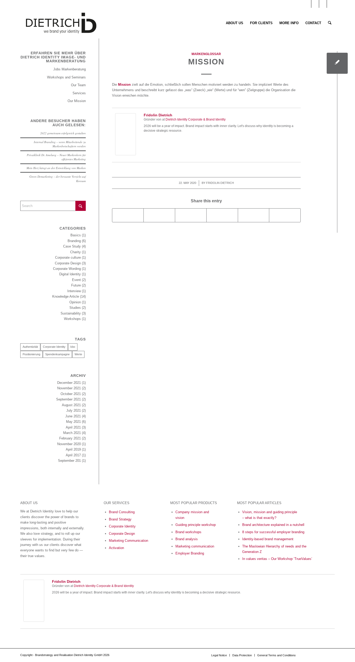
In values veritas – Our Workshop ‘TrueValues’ (277, 559)
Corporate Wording (67, 269)
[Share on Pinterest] (222, 215)
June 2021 (73, 416)
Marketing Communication (128, 541)
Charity (75, 252)
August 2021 (71, 405)
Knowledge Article (65, 296)
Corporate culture (68, 257)
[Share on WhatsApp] (190, 215)
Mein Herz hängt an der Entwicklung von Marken (56, 168)
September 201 (69, 461)
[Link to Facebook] (323, 4)
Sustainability (71, 313)
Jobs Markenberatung (69, 69)
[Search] (330, 23)
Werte (78, 354)
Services (79, 93)
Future (76, 285)
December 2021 (69, 383)
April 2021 (73, 427)
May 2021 (73, 422)
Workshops (72, 319)
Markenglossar (206, 54)
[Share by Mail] (284, 215)
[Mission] (337, 63)
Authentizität (30, 346)
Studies (75, 308)
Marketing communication (194, 546)
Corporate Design (68, 263)
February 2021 (70, 438)
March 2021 (72, 433)
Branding (74, 241)
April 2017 (73, 455)
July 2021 (73, 410)
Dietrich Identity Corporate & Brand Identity (196, 119)
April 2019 (73, 449)
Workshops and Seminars (66, 77)
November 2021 (69, 388)
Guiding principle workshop (195, 525)
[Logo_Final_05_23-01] (61, 23)
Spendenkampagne (57, 354)
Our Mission (77, 101)
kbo (72, 346)
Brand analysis (186, 539)
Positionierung (31, 354)
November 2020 (69, 444)
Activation (116, 548)
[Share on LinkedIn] (253, 215)
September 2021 (68, 399)
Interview (74, 291)
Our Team (78, 85)
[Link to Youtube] (307, 4)
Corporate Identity (54, 346)
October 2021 (71, 394)
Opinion (75, 302)
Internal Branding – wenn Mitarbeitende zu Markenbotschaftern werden (60, 144)
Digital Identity (70, 274)
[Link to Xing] (331, 4)
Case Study (72, 246)
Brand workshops (188, 532)
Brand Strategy (120, 519)
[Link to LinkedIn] (315, 4)
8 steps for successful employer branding (273, 532)
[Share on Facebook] (128, 215)
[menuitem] (234, 23)
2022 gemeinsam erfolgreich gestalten (63, 133)
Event (76, 280)
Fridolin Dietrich (158, 115)
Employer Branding (189, 553)
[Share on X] (159, 215)
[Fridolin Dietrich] (125, 154)
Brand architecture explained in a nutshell (273, 525)
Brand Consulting (122, 512)
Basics (75, 235)
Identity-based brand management (267, 539)
